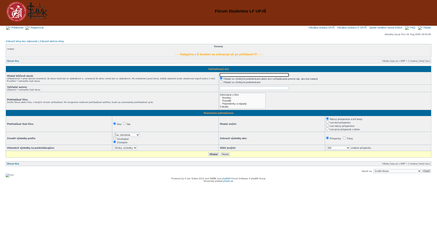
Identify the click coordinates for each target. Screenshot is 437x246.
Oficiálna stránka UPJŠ (321, 27)
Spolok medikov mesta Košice (385, 27)
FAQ (412, 27)
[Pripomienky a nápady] (242, 103)
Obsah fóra (13, 61)
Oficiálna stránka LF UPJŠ (351, 27)
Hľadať (427, 27)
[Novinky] (242, 97)
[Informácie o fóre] (242, 94)
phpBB (225, 178)
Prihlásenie (17, 27)
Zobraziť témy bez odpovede (22, 41)
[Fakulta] (242, 106)
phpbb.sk (228, 181)
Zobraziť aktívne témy (52, 41)
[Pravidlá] (242, 100)
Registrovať (37, 27)
